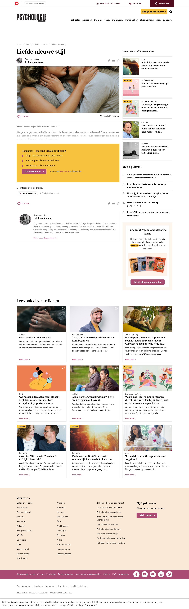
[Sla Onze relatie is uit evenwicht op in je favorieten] (63, 308)
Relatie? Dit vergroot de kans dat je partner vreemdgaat (148, 213)
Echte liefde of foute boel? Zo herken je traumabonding (146, 185)
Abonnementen (33, 171)
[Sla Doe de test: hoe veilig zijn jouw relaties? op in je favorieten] (136, 81)
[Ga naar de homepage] (31, 18)
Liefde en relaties (41, 44)
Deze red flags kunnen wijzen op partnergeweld (143, 204)
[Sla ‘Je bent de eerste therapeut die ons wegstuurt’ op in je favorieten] (169, 427)
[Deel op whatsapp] (118, 60)
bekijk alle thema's (51, 193)
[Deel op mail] (113, 60)
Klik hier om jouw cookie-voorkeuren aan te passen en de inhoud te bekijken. (127, 602)
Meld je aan (146, 515)
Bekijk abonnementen (154, 11)
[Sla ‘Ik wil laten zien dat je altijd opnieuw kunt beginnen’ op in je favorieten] (116, 308)
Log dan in (64, 171)
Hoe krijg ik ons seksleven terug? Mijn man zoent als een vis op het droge (147, 195)
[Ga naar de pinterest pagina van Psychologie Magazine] (169, 574)
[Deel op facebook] (109, 60)
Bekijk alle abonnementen (147, 282)
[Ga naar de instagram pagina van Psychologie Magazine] (161, 574)
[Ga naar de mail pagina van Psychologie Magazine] (145, 574)
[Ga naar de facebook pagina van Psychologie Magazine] (136, 574)
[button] (162, 3)
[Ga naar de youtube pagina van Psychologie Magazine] (153, 574)
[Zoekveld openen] (170, 11)
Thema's (28, 44)
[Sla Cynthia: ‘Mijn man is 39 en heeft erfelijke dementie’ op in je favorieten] (63, 427)
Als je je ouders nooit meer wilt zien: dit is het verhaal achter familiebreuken (149, 176)
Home (19, 44)
